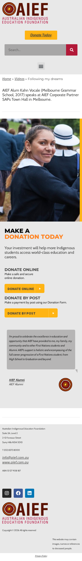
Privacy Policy (41, 555)
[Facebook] (18, 493)
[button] (41, 66)
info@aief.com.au (15, 457)
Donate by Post (22, 313)
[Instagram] (6, 493)
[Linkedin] (29, 493)
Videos (19, 78)
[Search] (71, 50)
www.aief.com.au (15, 462)
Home (6, 78)
